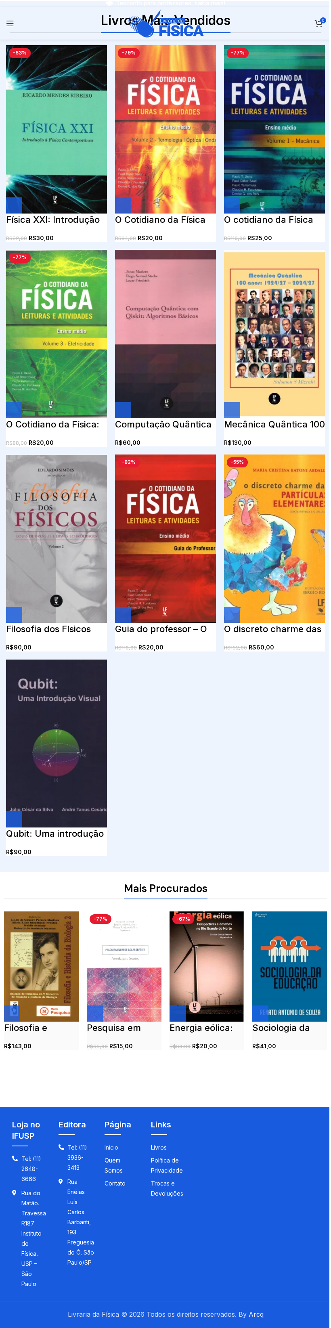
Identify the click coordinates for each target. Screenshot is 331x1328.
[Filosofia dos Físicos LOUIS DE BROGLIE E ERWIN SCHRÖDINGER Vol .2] (56, 539)
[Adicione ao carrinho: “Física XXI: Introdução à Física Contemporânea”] (14, 205)
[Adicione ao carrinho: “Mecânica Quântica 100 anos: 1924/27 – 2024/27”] (232, 410)
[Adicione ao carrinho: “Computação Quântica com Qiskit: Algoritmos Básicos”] (123, 410)
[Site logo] (166, 23)
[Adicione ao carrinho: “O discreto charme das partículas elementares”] (232, 615)
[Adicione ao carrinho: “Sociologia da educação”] (260, 1013)
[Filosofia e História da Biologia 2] (41, 966)
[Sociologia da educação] (289, 966)
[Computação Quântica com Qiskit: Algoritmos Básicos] (165, 334)
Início (111, 1147)
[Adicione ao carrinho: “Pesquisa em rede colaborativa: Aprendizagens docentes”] (95, 1013)
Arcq (256, 1314)
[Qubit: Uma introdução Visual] (56, 744)
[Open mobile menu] (10, 23)
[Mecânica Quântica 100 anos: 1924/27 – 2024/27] (274, 334)
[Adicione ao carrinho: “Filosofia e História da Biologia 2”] (12, 1013)
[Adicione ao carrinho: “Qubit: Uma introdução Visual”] (14, 819)
